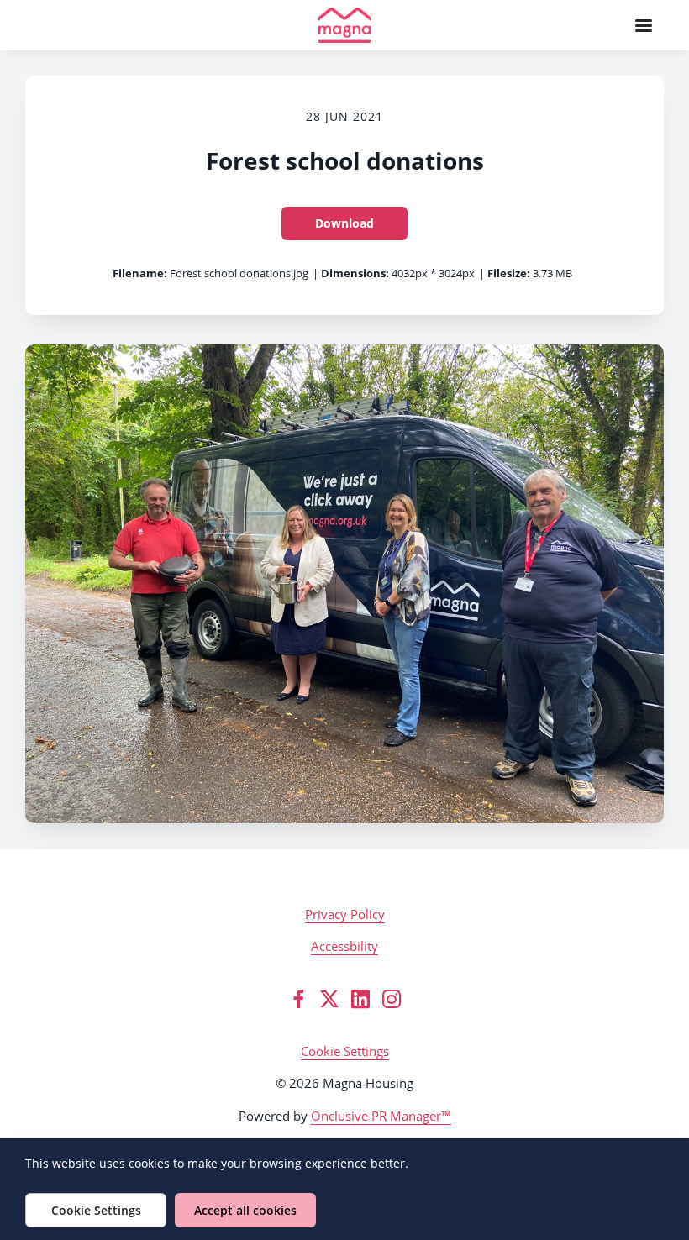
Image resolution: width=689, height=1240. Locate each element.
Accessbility (344, 946)
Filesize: (508, 273)
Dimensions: (355, 273)
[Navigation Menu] (643, 25)
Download (344, 223)
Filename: (140, 273)
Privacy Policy (345, 914)
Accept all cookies (245, 1210)
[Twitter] (329, 999)
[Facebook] (298, 999)
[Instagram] (391, 999)
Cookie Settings (345, 1051)
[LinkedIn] (360, 999)
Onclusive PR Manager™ (381, 1115)
